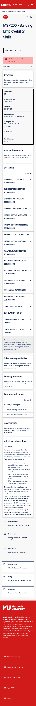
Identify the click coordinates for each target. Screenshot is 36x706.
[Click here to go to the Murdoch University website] (6, 5)
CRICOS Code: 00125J (13, 677)
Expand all (27, 174)
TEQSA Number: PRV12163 (15, 667)
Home (3, 11)
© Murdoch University (13, 657)
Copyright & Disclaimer (14, 688)
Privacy (9, 698)
